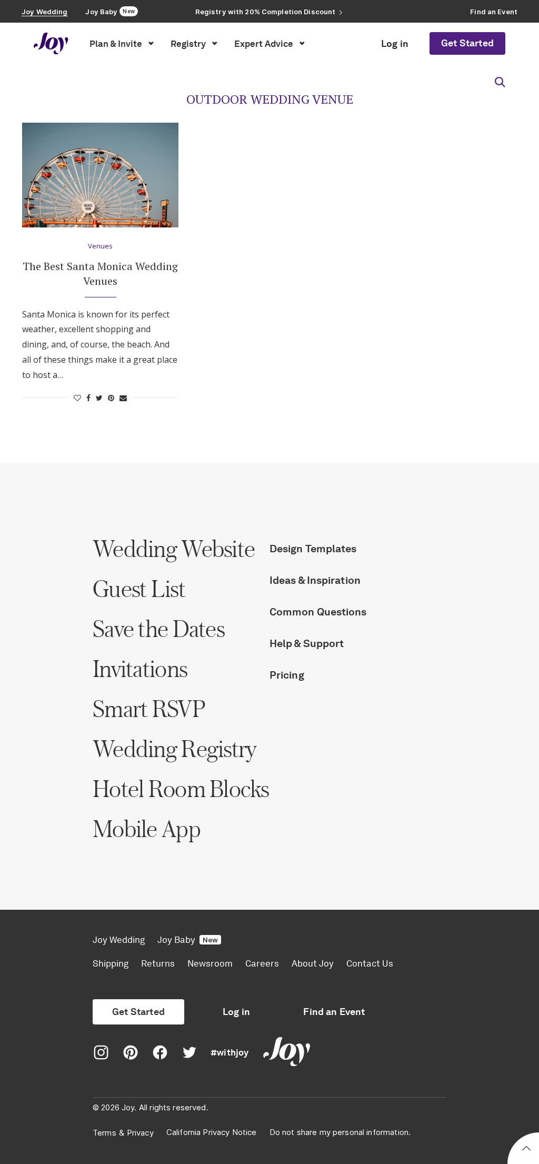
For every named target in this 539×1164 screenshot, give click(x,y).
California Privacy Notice (211, 1132)
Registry (188, 43)
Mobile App (147, 828)
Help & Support (307, 643)
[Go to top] (526, 1150)
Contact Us (369, 963)
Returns (158, 963)
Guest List (139, 588)
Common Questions (318, 611)
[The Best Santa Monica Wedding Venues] (100, 175)
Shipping (110, 963)
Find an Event (334, 1012)
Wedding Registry (174, 748)
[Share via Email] (123, 397)
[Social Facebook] (160, 1053)
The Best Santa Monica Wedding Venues (100, 273)
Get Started (467, 43)
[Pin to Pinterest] (111, 397)
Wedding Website (174, 548)
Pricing (287, 675)
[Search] (500, 82)
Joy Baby (187, 939)
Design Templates (313, 548)
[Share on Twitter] (99, 397)
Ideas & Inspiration (315, 580)
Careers (262, 963)
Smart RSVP (149, 708)
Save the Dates (158, 628)
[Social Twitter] (189, 1053)
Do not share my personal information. (340, 1132)
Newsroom (210, 963)
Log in (394, 43)
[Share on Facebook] (88, 397)
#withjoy (229, 1052)
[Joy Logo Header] (51, 43)
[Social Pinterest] (130, 1053)
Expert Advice (263, 43)
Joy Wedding (119, 939)
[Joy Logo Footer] (286, 1053)
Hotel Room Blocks (181, 788)
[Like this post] (77, 397)
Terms (104, 1133)
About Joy (313, 963)
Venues (100, 246)
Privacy (140, 1133)
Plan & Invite (115, 43)
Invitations (140, 668)
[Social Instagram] (101, 1053)
